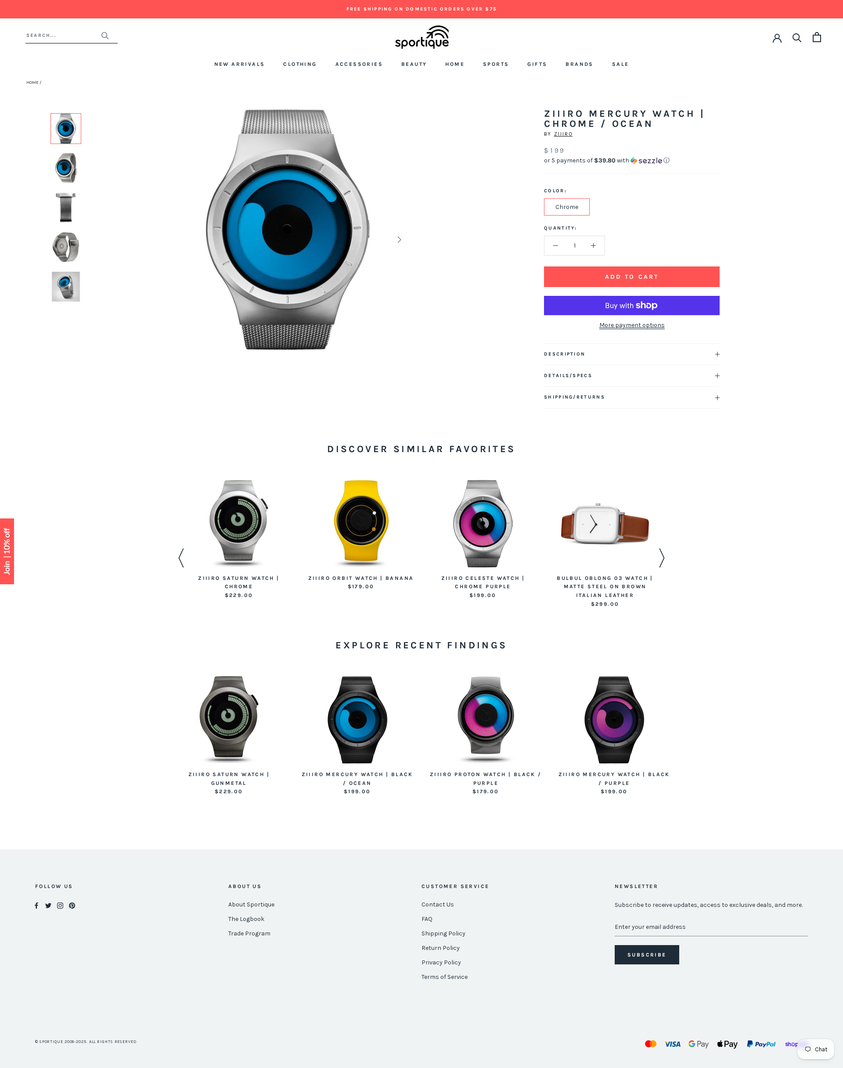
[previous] (177, 239)
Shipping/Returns (574, 397)
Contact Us (438, 904)
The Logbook (246, 919)
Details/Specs (568, 375)
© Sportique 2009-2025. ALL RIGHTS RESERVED (86, 1041)
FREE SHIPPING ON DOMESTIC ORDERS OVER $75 (421, 9)
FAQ (427, 919)
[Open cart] (817, 37)
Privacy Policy (441, 962)
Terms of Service (445, 977)
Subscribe (646, 955)
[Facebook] (36, 905)
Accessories (359, 64)
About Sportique (251, 904)
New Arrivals (239, 64)
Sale (620, 64)
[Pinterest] (72, 905)
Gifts (537, 64)
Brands (579, 64)
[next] (398, 239)
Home (455, 64)
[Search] (797, 37)
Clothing (300, 64)
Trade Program (249, 933)
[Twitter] (48, 905)
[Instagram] (60, 905)
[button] (632, 161)
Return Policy (441, 948)
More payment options (632, 325)
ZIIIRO (563, 134)
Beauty (414, 64)
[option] (65, 128)
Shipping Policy (443, 933)
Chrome (566, 207)
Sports (496, 64)
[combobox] (63, 35)
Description (564, 354)
